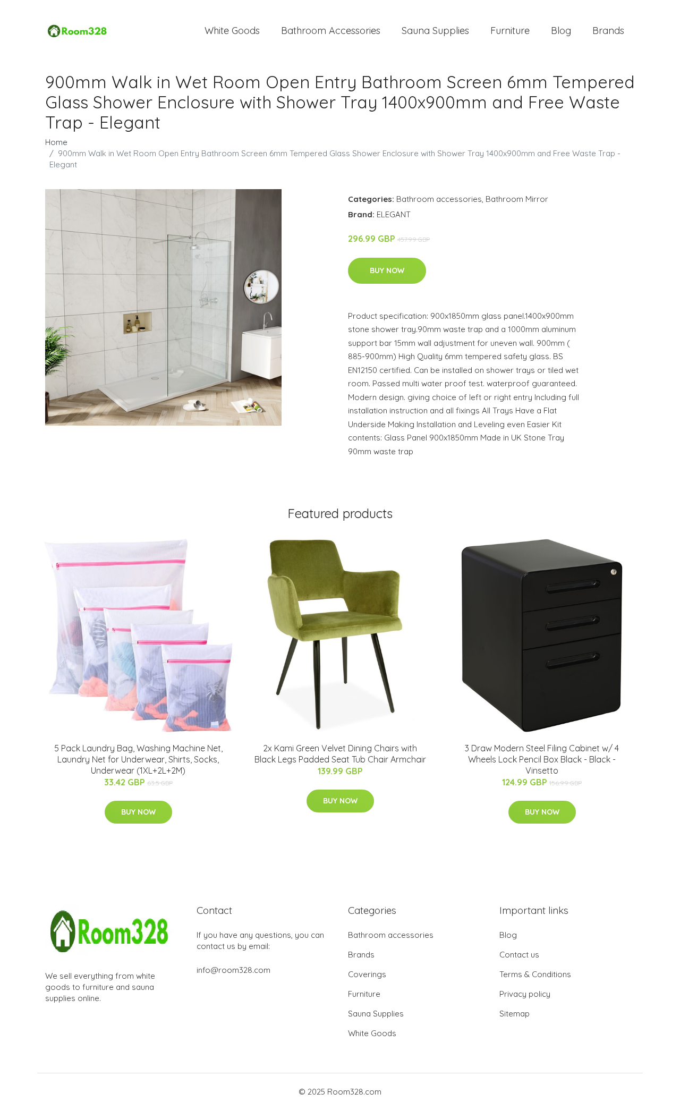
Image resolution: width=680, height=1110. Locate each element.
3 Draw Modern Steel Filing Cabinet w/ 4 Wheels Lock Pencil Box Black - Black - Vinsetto (542, 759)
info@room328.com (233, 970)
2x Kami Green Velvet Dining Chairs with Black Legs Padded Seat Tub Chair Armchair (340, 754)
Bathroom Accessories (330, 30)
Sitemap (514, 1014)
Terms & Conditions (535, 974)
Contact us (519, 955)
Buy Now (387, 270)
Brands (608, 30)
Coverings (367, 974)
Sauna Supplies (435, 30)
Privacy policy (524, 994)
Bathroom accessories (439, 199)
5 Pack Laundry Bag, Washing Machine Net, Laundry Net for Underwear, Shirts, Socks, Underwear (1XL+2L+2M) (138, 759)
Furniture (510, 30)
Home (56, 142)
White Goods (232, 30)
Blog (561, 30)
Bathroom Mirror (517, 199)
